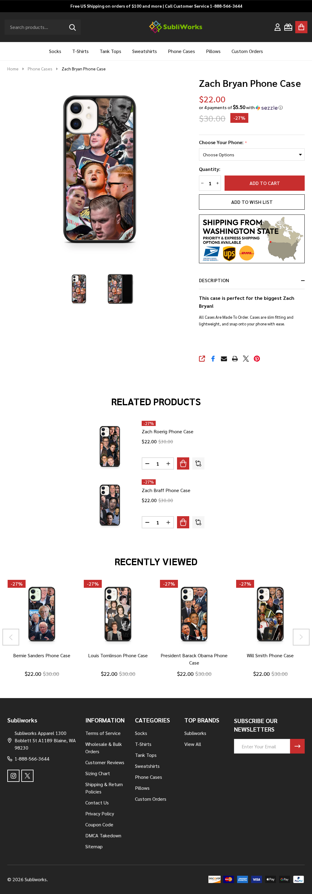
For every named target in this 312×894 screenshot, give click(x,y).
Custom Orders (247, 51)
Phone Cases (181, 51)
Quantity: (209, 169)
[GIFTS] (288, 27)
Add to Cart (265, 183)
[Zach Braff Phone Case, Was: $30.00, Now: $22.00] (110, 505)
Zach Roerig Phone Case (167, 431)
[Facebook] (213, 359)
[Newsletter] (297, 746)
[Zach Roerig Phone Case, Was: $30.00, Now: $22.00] (110, 446)
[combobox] (43, 27)
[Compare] (198, 463)
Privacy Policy (99, 813)
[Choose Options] (183, 463)
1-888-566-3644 (32, 758)
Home (13, 68)
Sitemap (94, 846)
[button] (241, 107)
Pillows (213, 51)
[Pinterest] (257, 359)
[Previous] (10, 637)
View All (192, 744)
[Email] (224, 359)
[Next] (301, 637)
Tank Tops (110, 51)
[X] (246, 359)
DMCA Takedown (103, 835)
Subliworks (195, 733)
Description (214, 280)
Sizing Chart (97, 773)
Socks (55, 51)
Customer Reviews (104, 762)
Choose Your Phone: (223, 142)
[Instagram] (13, 775)
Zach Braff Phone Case (166, 490)
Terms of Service (103, 733)
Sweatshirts (144, 51)
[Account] (277, 27)
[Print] (235, 359)
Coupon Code (99, 824)
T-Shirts (80, 51)
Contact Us (97, 802)
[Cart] (301, 27)
